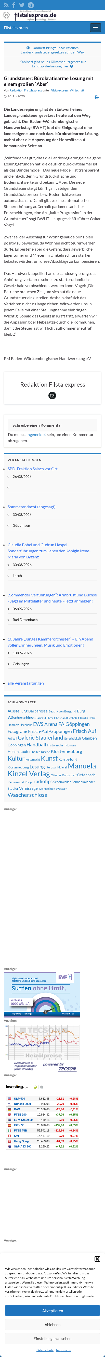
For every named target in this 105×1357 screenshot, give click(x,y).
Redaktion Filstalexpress (26, 90)
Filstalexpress (16, 27)
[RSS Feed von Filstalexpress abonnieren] (6, 4)
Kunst (49, 758)
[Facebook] (14, 4)
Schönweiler (62, 782)
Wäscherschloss (27, 794)
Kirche (45, 752)
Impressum (63, 1350)
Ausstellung (18, 711)
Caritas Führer (44, 718)
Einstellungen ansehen (52, 1338)
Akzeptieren (52, 1310)
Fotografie (17, 731)
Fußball (12, 738)
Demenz (13, 725)
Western (61, 788)
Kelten (36, 751)
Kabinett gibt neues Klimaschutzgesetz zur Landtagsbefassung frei (52, 64)
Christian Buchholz (65, 718)
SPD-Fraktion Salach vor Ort (33, 468)
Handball (36, 744)
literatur (51, 767)
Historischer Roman (61, 745)
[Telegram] (31, 4)
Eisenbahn (26, 724)
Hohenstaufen (19, 751)
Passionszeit (16, 782)
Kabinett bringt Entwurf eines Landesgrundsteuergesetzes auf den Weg (52, 50)
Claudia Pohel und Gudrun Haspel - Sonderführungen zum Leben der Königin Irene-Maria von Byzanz (49, 550)
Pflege (29, 782)
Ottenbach (86, 774)
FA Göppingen (74, 724)
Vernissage (28, 788)
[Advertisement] (42, 888)
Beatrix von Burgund (62, 711)
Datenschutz (45, 1350)
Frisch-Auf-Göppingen (50, 731)
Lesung (37, 766)
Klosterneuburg (66, 751)
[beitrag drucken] (97, 97)
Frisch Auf (84, 731)
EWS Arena (45, 724)
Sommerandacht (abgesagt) (32, 506)
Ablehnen (52, 1324)
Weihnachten (46, 788)
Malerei (62, 767)
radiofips (43, 781)
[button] (97, 1258)
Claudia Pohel (87, 718)
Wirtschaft (77, 90)
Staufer (13, 788)
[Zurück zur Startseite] (52, 15)
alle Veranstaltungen (26, 683)
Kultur (16, 758)
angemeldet (35, 434)
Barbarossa (38, 711)
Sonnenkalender (83, 782)
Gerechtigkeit (72, 738)
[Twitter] (21, 4)
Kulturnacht (32, 759)
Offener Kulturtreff (63, 775)
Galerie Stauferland (40, 737)
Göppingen (17, 745)
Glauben (89, 738)
